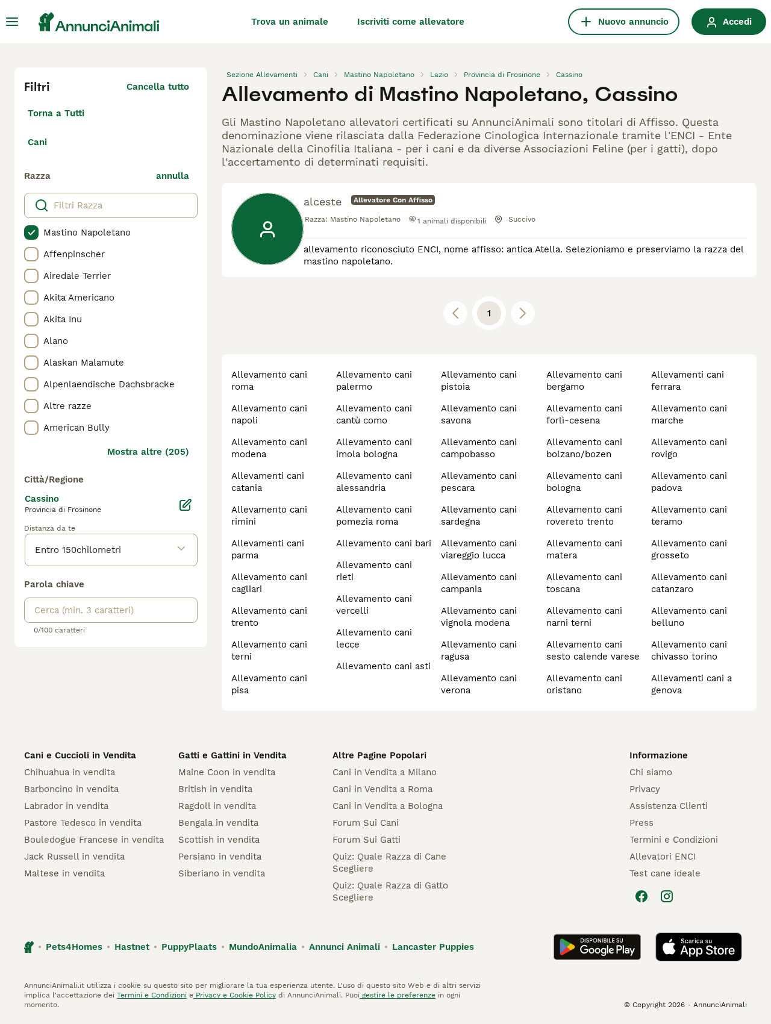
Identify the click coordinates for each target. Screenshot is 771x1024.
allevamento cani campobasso (479, 448)
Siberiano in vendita (221, 873)
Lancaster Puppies (433, 946)
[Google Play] (597, 946)
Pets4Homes (74, 946)
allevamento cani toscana (584, 583)
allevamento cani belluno (689, 616)
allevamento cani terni (269, 650)
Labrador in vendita (66, 806)
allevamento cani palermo (374, 380)
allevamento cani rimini (269, 515)
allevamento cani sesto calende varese (593, 650)
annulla (172, 175)
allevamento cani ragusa (479, 650)
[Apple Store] (699, 946)
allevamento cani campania (479, 583)
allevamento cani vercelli (374, 604)
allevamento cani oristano (584, 684)
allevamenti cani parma (267, 549)
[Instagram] (667, 896)
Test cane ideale (665, 873)
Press (641, 822)
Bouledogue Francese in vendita (94, 839)
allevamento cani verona (479, 684)
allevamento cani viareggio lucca (479, 549)
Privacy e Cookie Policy (234, 995)
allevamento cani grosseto (689, 549)
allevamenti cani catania (267, 481)
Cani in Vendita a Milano (384, 772)
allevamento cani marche (689, 414)
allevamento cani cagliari (269, 583)
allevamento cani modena (269, 448)
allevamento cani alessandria (374, 481)
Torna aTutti (56, 113)
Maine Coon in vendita (226, 772)
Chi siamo (650, 772)
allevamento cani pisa (269, 684)
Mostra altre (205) (148, 451)
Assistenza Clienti (668, 806)
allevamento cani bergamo (584, 380)
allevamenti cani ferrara (687, 380)
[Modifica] (185, 505)
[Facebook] (641, 896)
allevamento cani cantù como (374, 414)
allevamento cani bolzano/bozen (584, 448)
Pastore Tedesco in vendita (83, 822)
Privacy (644, 789)
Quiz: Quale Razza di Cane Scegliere (389, 862)
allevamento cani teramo (689, 515)
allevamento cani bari (383, 543)
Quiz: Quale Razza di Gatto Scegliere (390, 891)
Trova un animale (289, 21)
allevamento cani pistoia (479, 380)
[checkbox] (31, 232)
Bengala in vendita (218, 822)
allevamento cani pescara (479, 481)
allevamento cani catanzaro (689, 583)
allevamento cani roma (269, 380)
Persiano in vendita (219, 856)
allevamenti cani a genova (691, 684)
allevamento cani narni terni (584, 616)
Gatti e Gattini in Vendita (232, 755)
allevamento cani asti (383, 666)
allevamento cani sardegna (479, 515)
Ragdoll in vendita (217, 806)
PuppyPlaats (189, 946)
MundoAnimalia (263, 946)
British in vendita (215, 789)
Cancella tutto (157, 86)
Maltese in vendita (64, 873)
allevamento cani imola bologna (374, 448)
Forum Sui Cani (365, 822)
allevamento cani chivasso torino (689, 650)
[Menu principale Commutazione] (12, 22)
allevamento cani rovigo (689, 448)
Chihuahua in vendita (69, 772)
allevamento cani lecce (374, 638)
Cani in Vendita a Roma (382, 789)
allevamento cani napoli (269, 414)
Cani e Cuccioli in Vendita (80, 755)
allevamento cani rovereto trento (584, 515)
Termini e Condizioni (673, 839)
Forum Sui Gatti (366, 839)
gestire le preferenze (397, 995)
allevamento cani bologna (584, 481)
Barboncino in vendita (71, 789)
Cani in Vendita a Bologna (387, 806)
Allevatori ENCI (662, 856)
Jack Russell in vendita (74, 856)
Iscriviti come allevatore (410, 21)
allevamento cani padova (689, 481)
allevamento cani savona (479, 414)
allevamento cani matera (584, 549)
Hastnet (131, 946)
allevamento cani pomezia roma (374, 515)
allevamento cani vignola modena (479, 616)
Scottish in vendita (219, 839)
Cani (37, 142)
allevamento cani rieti (374, 571)
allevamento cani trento (269, 616)
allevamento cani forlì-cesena (584, 414)
